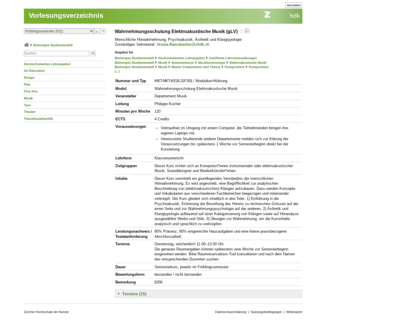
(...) (117, 71)
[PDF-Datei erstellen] (247, 31)
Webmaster (294, 312)
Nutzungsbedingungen (266, 312)
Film (27, 84)
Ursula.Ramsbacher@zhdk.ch (183, 44)
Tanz (27, 105)
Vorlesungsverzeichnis (66, 15)
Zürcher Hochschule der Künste (46, 312)
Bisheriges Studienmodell (53, 45)
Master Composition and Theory (195, 67)
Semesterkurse (182, 62)
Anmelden (294, 5)
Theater (29, 111)
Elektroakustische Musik (248, 62)
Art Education (34, 70)
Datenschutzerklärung (230, 312)
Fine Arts (31, 91)
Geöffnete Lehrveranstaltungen (233, 58)
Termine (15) (134, 293)
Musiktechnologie (211, 62)
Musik (28, 98)
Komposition (235, 67)
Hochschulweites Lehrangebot (47, 64)
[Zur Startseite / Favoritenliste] (26, 45)
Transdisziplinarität (38, 118)
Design (29, 77)
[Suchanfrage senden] (93, 53)
